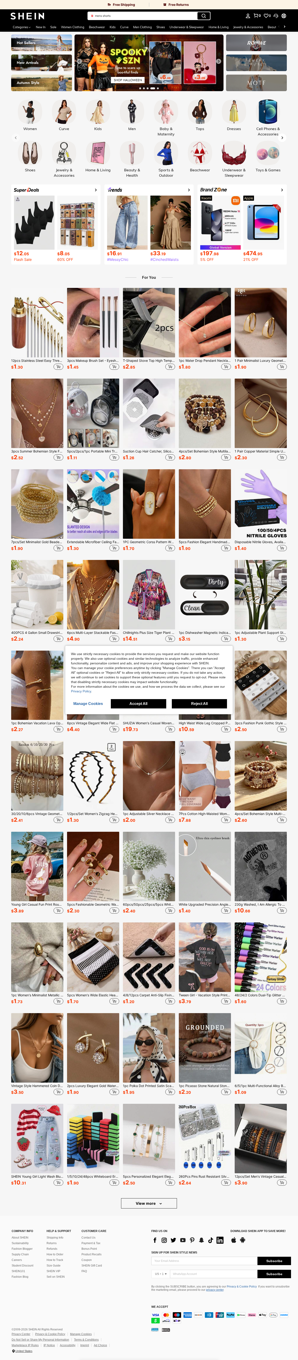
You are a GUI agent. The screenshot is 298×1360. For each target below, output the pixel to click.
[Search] (203, 16)
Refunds (52, 1248)
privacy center (215, 1289)
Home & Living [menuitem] (219, 27)
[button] (276, 16)
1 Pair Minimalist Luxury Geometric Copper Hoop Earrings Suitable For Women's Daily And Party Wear (261, 360)
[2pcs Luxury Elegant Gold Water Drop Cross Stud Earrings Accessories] (93, 1048)
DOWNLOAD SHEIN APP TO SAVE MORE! (258, 1231)
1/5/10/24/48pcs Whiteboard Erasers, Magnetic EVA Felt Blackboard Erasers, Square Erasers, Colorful (93, 1176)
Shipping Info (55, 1237)
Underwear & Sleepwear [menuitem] (186, 27)
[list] (188, 1240)
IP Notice (49, 1345)
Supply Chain (20, 1254)
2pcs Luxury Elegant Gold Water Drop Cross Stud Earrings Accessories (93, 1086)
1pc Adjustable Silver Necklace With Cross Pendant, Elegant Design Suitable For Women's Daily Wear (149, 814)
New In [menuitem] (41, 27)
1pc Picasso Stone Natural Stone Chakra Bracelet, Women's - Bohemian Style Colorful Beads (205, 1086)
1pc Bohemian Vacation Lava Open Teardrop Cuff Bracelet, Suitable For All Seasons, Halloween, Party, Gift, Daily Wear (37, 723)
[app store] (233, 1242)
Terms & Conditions (86, 1339)
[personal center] (248, 16)
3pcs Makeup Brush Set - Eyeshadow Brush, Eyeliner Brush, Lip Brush (93, 360)
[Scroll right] (284, 27)
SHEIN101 (18, 1271)
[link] (74, 4)
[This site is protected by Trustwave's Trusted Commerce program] (154, 1329)
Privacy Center (21, 1334)
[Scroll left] (279, 27)
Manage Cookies (81, 1334)
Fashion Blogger (22, 1248)
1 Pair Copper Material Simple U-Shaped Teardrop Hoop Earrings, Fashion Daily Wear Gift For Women (261, 451)
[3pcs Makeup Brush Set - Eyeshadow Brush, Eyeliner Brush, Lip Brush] (93, 322)
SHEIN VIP (53, 1271)
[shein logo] (27, 15)
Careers (17, 1260)
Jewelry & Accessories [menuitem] (248, 27)
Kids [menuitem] (112, 27)
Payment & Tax (90, 1243)
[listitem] (37, 329)
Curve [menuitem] (124, 27)
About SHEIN (20, 1237)
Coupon (86, 1260)
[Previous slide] (79, 61)
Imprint (84, 1345)
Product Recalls (91, 1254)
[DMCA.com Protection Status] (166, 1329)
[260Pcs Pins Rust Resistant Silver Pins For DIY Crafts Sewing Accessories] (205, 1138)
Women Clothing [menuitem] (72, 27)
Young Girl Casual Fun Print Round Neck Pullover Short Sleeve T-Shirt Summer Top (37, 904)
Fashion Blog (20, 1276)
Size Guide (54, 1265)
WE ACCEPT (159, 1306)
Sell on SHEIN (56, 1276)
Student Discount (22, 1265)
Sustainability (20, 1243)
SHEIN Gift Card (91, 1265)
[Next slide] (218, 61)
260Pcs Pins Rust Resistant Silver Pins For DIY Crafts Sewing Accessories (205, 1176)
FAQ (84, 1271)
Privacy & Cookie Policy (242, 1286)
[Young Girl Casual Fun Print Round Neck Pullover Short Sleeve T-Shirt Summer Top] (37, 866)
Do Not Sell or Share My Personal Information (40, 1339)
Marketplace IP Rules (25, 1345)
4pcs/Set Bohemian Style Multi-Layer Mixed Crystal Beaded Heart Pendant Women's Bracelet (261, 814)
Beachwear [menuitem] (97, 27)
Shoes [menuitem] (160, 27)
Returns (52, 1243)
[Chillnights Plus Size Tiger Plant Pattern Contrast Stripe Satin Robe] (149, 594)
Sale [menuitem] (53, 27)
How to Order (55, 1254)
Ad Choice (100, 1345)
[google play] (242, 1242)
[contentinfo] (221, 1317)
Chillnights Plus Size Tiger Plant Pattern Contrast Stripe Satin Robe (149, 633)
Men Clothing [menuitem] (142, 27)
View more (146, 1203)
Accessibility (67, 1345)
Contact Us (88, 1237)
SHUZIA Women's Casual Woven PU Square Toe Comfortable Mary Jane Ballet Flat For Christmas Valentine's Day (149, 723)
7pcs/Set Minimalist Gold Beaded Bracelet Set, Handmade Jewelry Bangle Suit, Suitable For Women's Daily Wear (37, 542)
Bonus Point (89, 1248)
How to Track (55, 1260)
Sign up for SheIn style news (174, 1252)
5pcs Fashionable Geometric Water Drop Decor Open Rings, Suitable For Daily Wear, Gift (93, 904)
